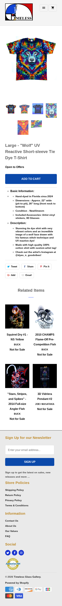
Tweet (14, 266)
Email (28, 275)
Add (13, 275)
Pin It (46, 266)
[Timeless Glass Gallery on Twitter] (8, 552)
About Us (10, 526)
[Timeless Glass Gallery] (19, 14)
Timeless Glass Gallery (27, 576)
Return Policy (13, 495)
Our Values (11, 531)
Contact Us (11, 520)
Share (30, 266)
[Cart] (53, 8)
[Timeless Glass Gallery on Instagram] (21, 552)
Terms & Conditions (16, 505)
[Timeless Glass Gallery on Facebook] (14, 552)
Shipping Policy (14, 490)
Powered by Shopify (17, 582)
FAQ (7, 536)
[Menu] (44, 8)
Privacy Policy (13, 500)
